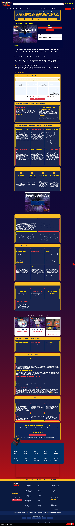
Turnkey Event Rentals (54, 505)
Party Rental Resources (54, 8)
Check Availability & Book (17, 499)
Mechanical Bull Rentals (28, 491)
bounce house (38, 68)
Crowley (35, 449)
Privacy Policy (44, 522)
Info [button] (14, 8)
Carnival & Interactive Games (29, 494)
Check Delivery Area (50, 29)
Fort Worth (39, 491)
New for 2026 (27, 506)
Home (2, 8)
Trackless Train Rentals (28, 496)
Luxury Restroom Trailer (28, 500)
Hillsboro (35, 456)
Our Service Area (37, 462)
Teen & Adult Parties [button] (29, 8)
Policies (40, 522)
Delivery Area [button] (36, 8)
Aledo (15, 453)
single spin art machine (21, 359)
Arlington (16, 65)
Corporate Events (53, 501)
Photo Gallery (53, 490)
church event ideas (35, 260)
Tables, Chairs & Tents (28, 499)
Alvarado (58, 64)
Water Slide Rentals (27, 486)
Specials (41, 8)
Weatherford (39, 506)
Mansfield (25, 458)
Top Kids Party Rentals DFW (54, 509)
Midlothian (16, 449)
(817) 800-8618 (53, 479)
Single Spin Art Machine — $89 (21, 107)
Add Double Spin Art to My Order (37, 434)
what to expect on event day (53, 227)
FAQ (30, 522)
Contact (33, 522)
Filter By (11, 8)
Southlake (25, 460)
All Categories (23, 522)
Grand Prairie (56, 458)
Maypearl (25, 449)
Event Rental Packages (28, 505)
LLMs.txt (54, 522)
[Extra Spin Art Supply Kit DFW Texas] (37, 322)
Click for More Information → (22, 331)
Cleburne (39, 490)
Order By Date (68, 8)
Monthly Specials (53, 491)
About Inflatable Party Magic (55, 485)
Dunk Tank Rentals (27, 495)
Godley (39, 494)
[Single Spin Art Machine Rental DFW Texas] (21, 322)
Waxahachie (39, 505)
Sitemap (51, 522)
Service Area (27, 522)
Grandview (56, 453)
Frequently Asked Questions (55, 486)
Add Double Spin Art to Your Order (37, 98)
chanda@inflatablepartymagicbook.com (18, 494)
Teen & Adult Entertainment (55, 506)
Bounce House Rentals (28, 485)
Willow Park (16, 460)
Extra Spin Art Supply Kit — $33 (37, 329)
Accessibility (48, 522)
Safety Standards (46, 8)
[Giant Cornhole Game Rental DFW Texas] (53, 324)
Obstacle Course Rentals (28, 490)
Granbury (19, 65)
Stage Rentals (27, 501)
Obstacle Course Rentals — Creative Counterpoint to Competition (52, 291)
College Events (53, 504)
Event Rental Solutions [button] (20, 8)
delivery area (51, 392)
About (35, 522)
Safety (38, 522)
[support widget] (72, 524)
